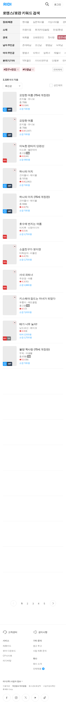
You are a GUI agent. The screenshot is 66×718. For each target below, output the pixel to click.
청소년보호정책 (35, 686)
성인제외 (58, 85)
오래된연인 (38, 37)
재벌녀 (57, 52)
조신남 (38, 45)
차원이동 (26, 29)
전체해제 (57, 69)
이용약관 (6, 686)
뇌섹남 (59, 45)
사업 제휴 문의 (40, 651)
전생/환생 (58, 29)
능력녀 (46, 52)
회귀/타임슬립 (42, 29)
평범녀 (25, 52)
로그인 (57, 4)
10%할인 (26, 60)
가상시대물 (53, 22)
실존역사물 (38, 22)
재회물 (25, 37)
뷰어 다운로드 (9, 651)
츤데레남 (26, 45)
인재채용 (37, 669)
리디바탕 (7, 660)
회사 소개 (37, 664)
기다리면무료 (41, 60)
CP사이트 (7, 656)
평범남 (49, 45)
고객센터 (12, 632)
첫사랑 (51, 37)
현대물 (25, 22)
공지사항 (42, 632)
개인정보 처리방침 (19, 686)
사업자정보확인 (49, 686)
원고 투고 (37, 646)
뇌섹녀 (36, 52)
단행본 (55, 60)
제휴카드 (7, 646)
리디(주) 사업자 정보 (12, 681)
